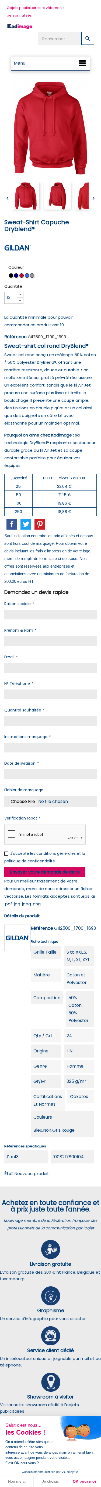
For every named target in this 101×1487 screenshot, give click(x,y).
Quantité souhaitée (24, 710)
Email (10, 657)
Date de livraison (21, 763)
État (8, 1173)
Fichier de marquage (23, 790)
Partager (11, 524)
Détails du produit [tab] (22, 916)
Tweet (25, 524)
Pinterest (39, 524)
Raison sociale (19, 603)
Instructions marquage (27, 736)
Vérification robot (22, 818)
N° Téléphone (18, 683)
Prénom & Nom (20, 630)
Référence (15, 337)
